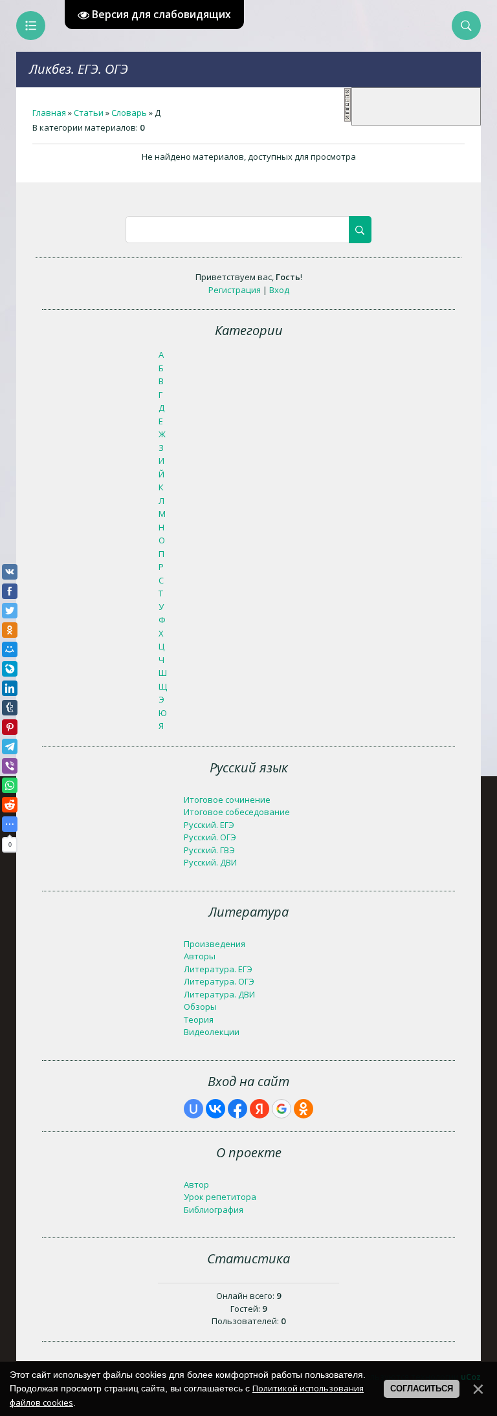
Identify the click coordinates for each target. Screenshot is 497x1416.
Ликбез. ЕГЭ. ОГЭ (78, 69)
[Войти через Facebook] (237, 1108)
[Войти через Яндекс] (259, 1108)
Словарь (129, 112)
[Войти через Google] (281, 1108)
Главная (49, 112)
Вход (279, 290)
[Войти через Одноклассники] (303, 1108)
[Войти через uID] (193, 1108)
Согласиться (421, 1388)
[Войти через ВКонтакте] (215, 1108)
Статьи (89, 112)
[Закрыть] (347, 119)
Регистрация (234, 290)
